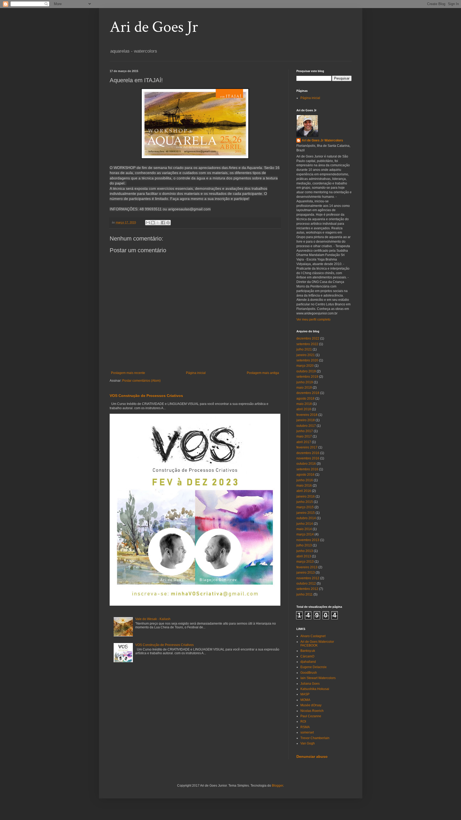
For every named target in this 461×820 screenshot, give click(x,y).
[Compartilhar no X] (158, 222)
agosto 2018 (305, 398)
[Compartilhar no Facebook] (163, 222)
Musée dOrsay (310, 705)
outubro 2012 (306, 583)
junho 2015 (304, 502)
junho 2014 (304, 524)
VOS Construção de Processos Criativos (146, 395)
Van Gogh (307, 743)
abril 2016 (303, 491)
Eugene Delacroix (313, 667)
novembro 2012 (307, 578)
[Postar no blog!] (153, 222)
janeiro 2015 (305, 513)
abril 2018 (303, 409)
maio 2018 (304, 404)
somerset (307, 732)
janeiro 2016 (305, 496)
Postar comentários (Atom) (141, 381)
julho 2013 (304, 545)
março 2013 (305, 561)
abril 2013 (303, 556)
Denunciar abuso (312, 756)
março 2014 (305, 534)
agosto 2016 (305, 474)
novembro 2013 (307, 540)
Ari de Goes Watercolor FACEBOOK (317, 643)
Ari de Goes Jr (154, 27)
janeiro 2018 (305, 420)
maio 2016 (304, 485)
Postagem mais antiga (263, 373)
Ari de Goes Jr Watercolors (322, 140)
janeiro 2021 (305, 355)
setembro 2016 (307, 469)
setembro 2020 (307, 360)
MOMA (305, 700)
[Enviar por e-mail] (147, 222)
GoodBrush (308, 673)
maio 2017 (304, 436)
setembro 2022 (307, 344)
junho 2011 (304, 594)
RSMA (305, 727)
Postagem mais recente (128, 373)
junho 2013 (304, 551)
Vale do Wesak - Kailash (152, 619)
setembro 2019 (307, 377)
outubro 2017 (306, 426)
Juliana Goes (310, 683)
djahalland (308, 662)
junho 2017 (304, 431)
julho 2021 (304, 349)
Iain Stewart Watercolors (318, 678)
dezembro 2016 (307, 453)
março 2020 (305, 366)
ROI (303, 721)
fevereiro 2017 (306, 447)
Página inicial (196, 373)
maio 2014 (304, 529)
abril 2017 (303, 442)
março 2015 (305, 507)
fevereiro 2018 (306, 415)
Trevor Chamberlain (314, 738)
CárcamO (307, 656)
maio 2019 (304, 387)
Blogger (277, 785)
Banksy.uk (307, 651)
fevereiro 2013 (306, 567)
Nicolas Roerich (312, 711)
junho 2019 (304, 382)
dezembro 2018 (307, 393)
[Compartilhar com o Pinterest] (168, 222)
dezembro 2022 (307, 338)
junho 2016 (304, 480)
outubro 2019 (306, 371)
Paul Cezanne (310, 716)
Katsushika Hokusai (314, 689)
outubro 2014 (306, 518)
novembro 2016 (307, 458)
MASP (304, 694)
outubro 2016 (306, 464)
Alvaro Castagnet (312, 636)
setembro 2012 (307, 589)
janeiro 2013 (305, 572)
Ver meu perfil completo (313, 319)
